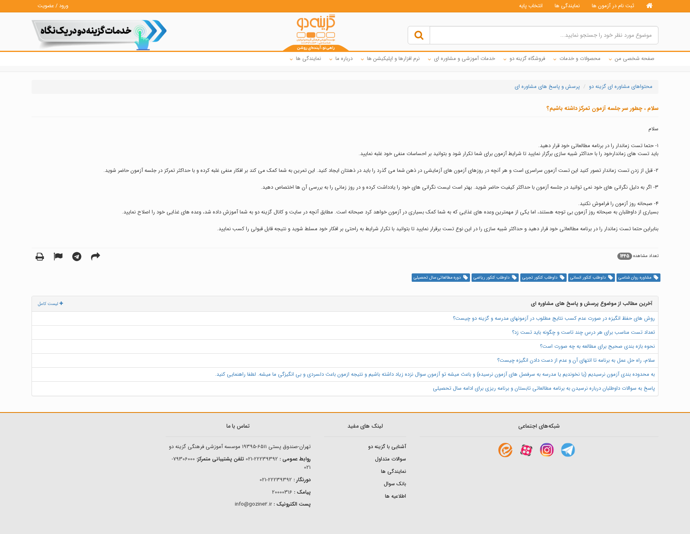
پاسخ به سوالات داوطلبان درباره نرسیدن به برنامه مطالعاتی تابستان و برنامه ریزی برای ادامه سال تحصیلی (544, 388)
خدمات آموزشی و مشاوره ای (464, 58)
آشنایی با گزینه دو (387, 446)
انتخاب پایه (531, 6)
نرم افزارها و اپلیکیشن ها (393, 58)
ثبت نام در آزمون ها (613, 6)
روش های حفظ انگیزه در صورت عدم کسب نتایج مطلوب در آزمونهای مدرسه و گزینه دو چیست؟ (554, 318)
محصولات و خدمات (580, 58)
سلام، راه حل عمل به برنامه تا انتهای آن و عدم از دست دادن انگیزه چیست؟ (576, 360)
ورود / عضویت (53, 6)
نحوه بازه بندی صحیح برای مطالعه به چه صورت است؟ (597, 346)
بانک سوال (395, 484)
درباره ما (344, 58)
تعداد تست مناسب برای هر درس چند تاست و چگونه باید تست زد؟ (583, 332)
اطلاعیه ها (395, 496)
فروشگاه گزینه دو (527, 58)
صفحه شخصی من (634, 58)
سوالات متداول (390, 459)
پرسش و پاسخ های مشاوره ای (547, 86)
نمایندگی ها (567, 6)
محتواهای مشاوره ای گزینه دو (620, 86)
